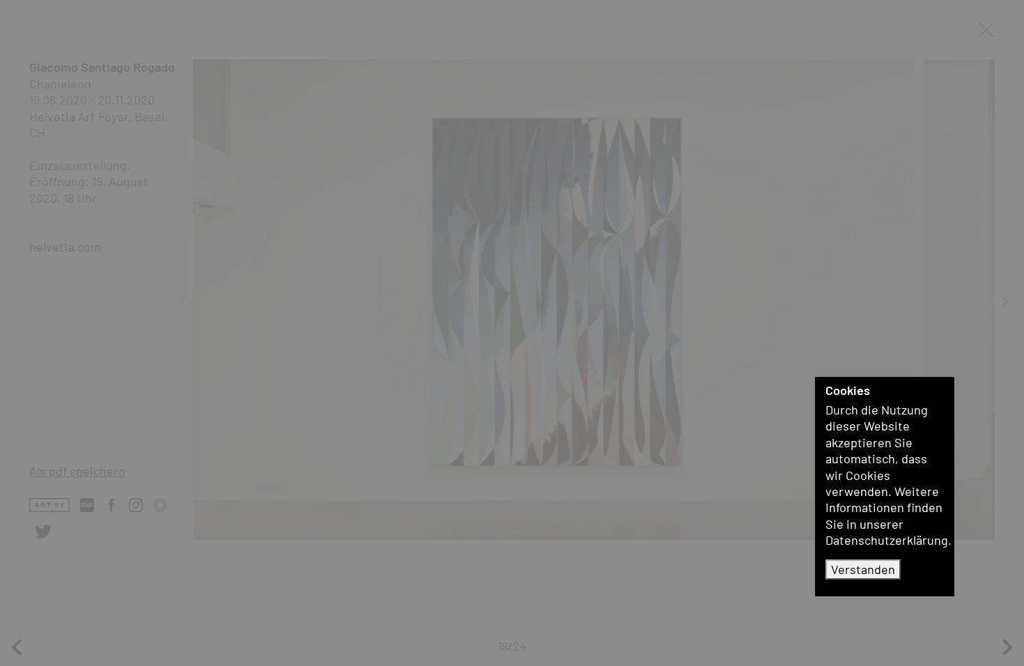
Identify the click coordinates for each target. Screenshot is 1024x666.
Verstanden (863, 569)
